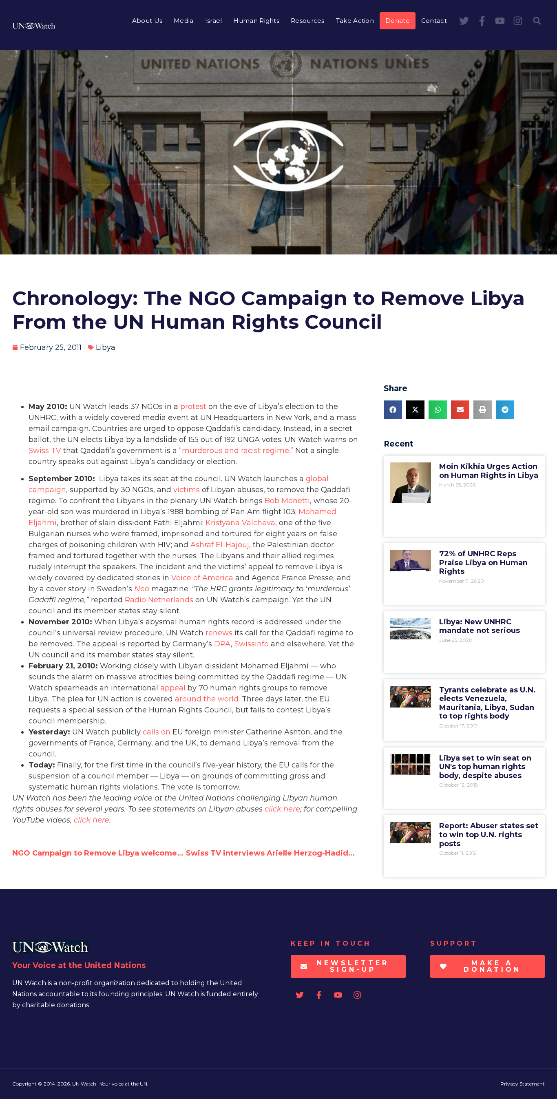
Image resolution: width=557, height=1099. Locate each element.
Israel (213, 20)
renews (219, 632)
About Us (147, 20)
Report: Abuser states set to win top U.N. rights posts (488, 834)
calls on (156, 732)
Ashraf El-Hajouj (219, 544)
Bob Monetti (287, 500)
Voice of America (202, 577)
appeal (173, 687)
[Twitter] (464, 21)
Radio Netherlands (159, 599)
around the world (207, 698)
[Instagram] (518, 21)
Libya (105, 347)
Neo (141, 588)
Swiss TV (45, 450)
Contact (434, 20)
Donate (397, 20)
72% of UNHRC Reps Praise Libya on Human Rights (483, 562)
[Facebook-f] (482, 21)
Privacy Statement (522, 1084)
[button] (537, 21)
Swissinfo (251, 643)
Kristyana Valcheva (240, 522)
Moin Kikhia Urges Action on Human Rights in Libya (488, 471)
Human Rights (256, 20)
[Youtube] (500, 21)
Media (184, 20)
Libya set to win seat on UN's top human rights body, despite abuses (485, 767)
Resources (308, 20)
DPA (222, 643)
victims (186, 489)
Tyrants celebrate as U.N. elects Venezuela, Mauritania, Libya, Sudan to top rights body (487, 703)
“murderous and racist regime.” (236, 450)
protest (193, 406)
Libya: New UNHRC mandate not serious (479, 626)
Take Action (355, 20)
